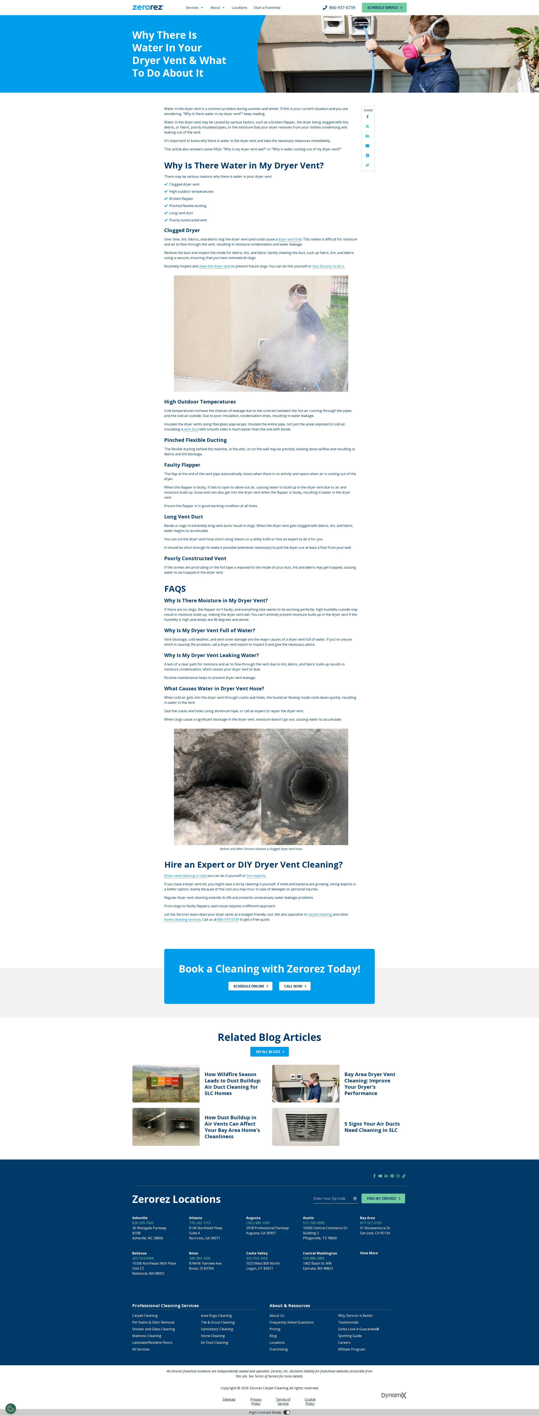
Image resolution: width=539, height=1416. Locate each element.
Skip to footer (15, 11)
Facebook (367, 116)
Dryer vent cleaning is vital (185, 875)
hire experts (256, 875)
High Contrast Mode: (20, 16)
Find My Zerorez (381, 1198)
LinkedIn (367, 136)
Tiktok (404, 1176)
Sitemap (229, 1399)
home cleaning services (182, 919)
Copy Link (367, 165)
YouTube (380, 1176)
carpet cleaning (320, 914)
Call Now (293, 986)
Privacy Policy (255, 1401)
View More (369, 1253)
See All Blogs (268, 1051)
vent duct (190, 429)
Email (367, 146)
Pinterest (367, 155)
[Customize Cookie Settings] (10, 1408)
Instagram (398, 1176)
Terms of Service (283, 1401)
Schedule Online (248, 986)
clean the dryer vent (214, 266)
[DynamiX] (394, 1395)
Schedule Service (382, 7)
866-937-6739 (342, 7)
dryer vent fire (289, 239)
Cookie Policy (310, 1401)
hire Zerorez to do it (328, 266)
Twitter (367, 126)
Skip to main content (20, 6)
